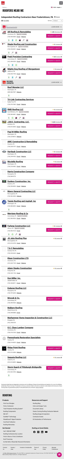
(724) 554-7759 (12, 74)
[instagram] (38, 432)
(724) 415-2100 (12, 332)
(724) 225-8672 (12, 136)
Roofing (4, 7)
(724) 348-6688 (12, 312)
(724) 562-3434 (12, 196)
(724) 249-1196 (12, 273)
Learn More (55, 27)
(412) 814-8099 (12, 362)
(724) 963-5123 (12, 231)
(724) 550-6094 (12, 186)
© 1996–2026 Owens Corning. (10, 453)
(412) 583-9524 (12, 218)
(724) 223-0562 (12, 166)
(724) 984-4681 (12, 114)
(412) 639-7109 (12, 263)
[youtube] (46, 432)
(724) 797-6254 (12, 293)
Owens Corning (3, 3)
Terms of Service (39, 387)
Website (23, 36)
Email (18, 36)
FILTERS (6, 21)
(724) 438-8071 (12, 283)
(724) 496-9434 (12, 303)
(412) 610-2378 (12, 243)
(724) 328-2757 (12, 146)
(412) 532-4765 (12, 372)
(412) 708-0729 (12, 322)
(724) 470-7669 (12, 104)
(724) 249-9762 (12, 156)
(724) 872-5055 (12, 127)
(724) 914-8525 (12, 342)
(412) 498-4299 (12, 61)
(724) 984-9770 (12, 176)
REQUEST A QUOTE (54, 36)
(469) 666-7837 (12, 92)
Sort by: (50, 20)
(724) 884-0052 (12, 206)
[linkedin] (42, 432)
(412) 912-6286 (12, 352)
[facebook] (34, 432)
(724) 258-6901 (12, 49)
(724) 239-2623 (12, 253)
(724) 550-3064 (12, 36)
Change (58, 17)
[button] (61, 32)
